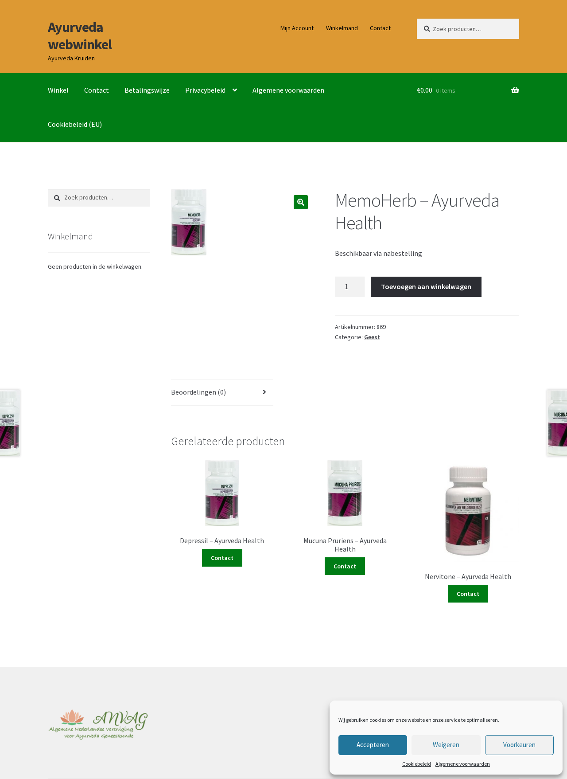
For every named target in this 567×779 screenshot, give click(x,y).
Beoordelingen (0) (198, 392)
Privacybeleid (205, 90)
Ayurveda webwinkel (80, 35)
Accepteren (373, 744)
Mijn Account (297, 28)
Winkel (58, 90)
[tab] (222, 393)
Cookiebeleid (416, 763)
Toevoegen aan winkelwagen (426, 286)
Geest (372, 337)
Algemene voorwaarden (462, 763)
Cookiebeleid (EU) (75, 124)
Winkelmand (342, 28)
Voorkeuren (519, 744)
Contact (380, 28)
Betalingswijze (147, 90)
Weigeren (446, 744)
